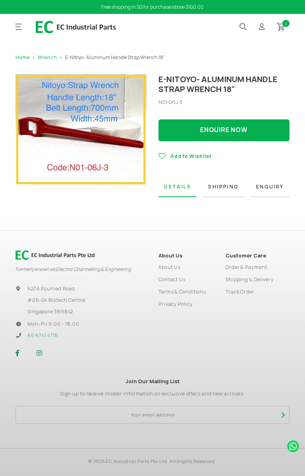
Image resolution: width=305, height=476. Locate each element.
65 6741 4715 (42, 335)
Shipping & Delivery (250, 279)
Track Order (240, 291)
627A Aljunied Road (51, 288)
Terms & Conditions (182, 291)
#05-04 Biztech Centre (56, 300)
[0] (281, 25)
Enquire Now (224, 129)
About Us (169, 267)
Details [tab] (177, 186)
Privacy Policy (175, 304)
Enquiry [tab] (270, 186)
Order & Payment (246, 267)
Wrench (47, 57)
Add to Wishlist (191, 156)
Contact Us (172, 279)
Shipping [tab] (223, 186)
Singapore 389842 (50, 311)
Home (22, 57)
